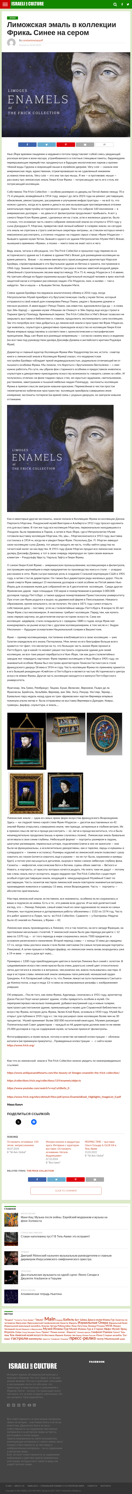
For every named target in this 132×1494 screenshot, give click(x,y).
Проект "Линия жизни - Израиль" (59, 1332)
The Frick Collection (40, 1170)
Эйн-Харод (77, 1335)
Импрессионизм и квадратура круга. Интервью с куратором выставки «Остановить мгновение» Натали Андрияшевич (63, 1149)
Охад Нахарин (28, 1332)
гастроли (19, 1338)
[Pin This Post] (66, 143)
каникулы (35, 1338)
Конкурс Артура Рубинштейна (56, 1326)
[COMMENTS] (104, 143)
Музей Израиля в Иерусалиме (28, 1329)
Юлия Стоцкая (104, 1335)
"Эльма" (39, 1320)
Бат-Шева (81, 1320)
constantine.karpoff (32, 40)
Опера (18, 1332)
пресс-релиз (82, 1338)
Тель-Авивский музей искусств (27, 1335)
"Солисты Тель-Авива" (24, 1320)
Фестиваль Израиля (53, 1335)
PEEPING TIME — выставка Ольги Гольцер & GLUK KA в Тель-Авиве (100, 1145)
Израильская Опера (93, 1322)
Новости (92, 1486)
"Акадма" (8, 1320)
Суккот (116, 1332)
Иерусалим (21, 1323)
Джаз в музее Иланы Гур (101, 1320)
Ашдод (59, 1320)
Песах (38, 1332)
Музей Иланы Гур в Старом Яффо (90, 1329)
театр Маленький (107, 1338)
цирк (122, 1339)
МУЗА (109, 1326)
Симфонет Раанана (101, 1332)
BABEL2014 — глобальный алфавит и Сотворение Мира (56, 1486)
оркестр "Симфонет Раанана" (56, 1339)
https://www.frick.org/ (21, 1045)
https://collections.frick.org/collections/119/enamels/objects (44, 1080)
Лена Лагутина (79, 1326)
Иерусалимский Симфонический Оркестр (47, 1323)
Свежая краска (83, 1332)
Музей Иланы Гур (56, 1329)
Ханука (68, 1335)
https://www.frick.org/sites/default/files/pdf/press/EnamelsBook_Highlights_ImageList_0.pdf (64, 1097)
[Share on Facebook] (27, 143)
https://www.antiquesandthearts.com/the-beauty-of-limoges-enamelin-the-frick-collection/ (63, 1073)
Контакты (106, 1486)
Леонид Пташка (96, 1326)
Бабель (68, 1319)
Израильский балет (118, 1323)
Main (50, 1319)
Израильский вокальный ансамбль (22, 1326)
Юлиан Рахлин (89, 1335)
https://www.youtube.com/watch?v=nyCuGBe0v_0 (38, 1088)
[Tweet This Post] (46, 143)
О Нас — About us (15, 1486)
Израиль (73, 1323)
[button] (26, 741)
